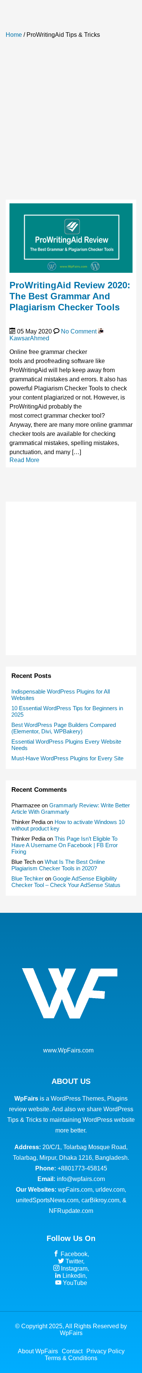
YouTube (74, 1283)
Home (14, 34)
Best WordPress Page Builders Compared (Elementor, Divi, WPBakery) (63, 728)
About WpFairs (38, 1351)
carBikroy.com (100, 1200)
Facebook (73, 1254)
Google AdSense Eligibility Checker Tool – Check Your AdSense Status (65, 881)
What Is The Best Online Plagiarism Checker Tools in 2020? (58, 865)
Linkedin (73, 1275)
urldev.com (110, 1189)
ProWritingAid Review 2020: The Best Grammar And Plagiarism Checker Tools (69, 296)
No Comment (79, 331)
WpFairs (71, 1333)
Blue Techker (27, 878)
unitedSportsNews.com (47, 1200)
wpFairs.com (75, 1189)
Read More (24, 460)
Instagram (73, 1268)
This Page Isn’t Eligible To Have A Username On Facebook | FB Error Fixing (64, 845)
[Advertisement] (71, 123)
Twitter (73, 1261)
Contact (72, 1351)
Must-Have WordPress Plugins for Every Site (67, 758)
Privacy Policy (105, 1351)
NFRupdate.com (71, 1211)
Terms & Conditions (71, 1358)
